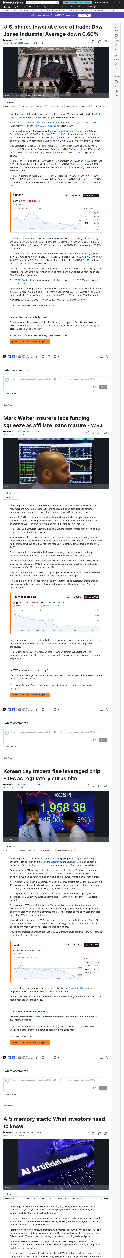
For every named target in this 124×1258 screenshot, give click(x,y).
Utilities (18, 117)
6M (27, 208)
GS (35, 134)
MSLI (88, 257)
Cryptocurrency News (112, 10)
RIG (57, 182)
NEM (80, 179)
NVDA (86, 161)
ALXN (72, 167)
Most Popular (17, 10)
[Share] (87, 41)
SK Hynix (71, 862)
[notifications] (114, 2)
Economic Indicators (58, 10)
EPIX (70, 242)
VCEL (94, 238)
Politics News (80, 10)
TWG (88, 540)
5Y (35, 208)
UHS (77, 176)
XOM (73, 149)
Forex (26, 10)
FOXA (73, 164)
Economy (70, 10)
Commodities (34, 10)
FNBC (86, 253)
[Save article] (93, 41)
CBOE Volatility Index (25, 280)
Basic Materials (35, 117)
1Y (31, 208)
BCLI (75, 245)
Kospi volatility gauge (79, 988)
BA (63, 152)
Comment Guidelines (10, 393)
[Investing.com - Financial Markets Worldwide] (13, 2)
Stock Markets (45, 10)
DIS (46, 141)
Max (40, 208)
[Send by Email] (49, 356)
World (88, 10)
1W (19, 208)
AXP (55, 137)
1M (23, 208)
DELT (85, 260)
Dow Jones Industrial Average (51, 122)
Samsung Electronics (51, 862)
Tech (94, 10)
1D (15, 208)
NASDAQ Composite (45, 126)
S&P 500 (92, 122)
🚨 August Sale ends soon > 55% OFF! (77, 2)
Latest (7, 10)
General (100, 10)
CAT (57, 146)
